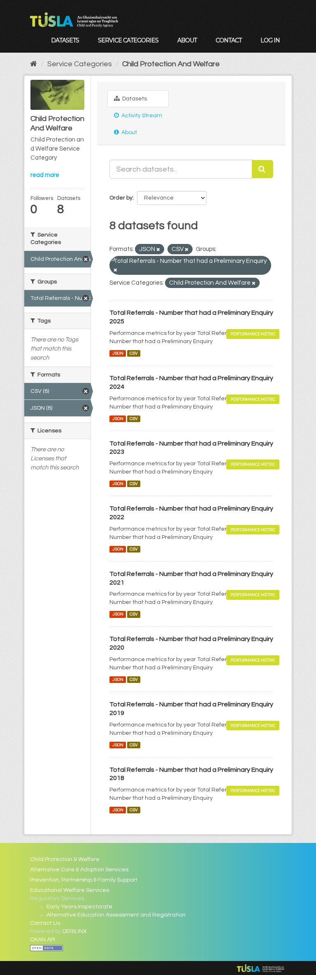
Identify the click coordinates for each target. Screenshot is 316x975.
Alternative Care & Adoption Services (79, 870)
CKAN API (42, 940)
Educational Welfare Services (69, 890)
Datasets (65, 40)
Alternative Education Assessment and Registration (116, 915)
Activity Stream (141, 115)
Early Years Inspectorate (79, 907)
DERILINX (75, 931)
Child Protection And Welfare (171, 64)
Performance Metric (252, 334)
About (187, 40)
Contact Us (45, 923)
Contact (229, 40)
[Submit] (262, 169)
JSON (117, 353)
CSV (134, 353)
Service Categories (128, 40)
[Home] (33, 64)
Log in (270, 40)
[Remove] (158, 249)
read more (44, 175)
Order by (120, 198)
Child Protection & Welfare (65, 859)
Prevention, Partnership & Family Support (83, 880)
